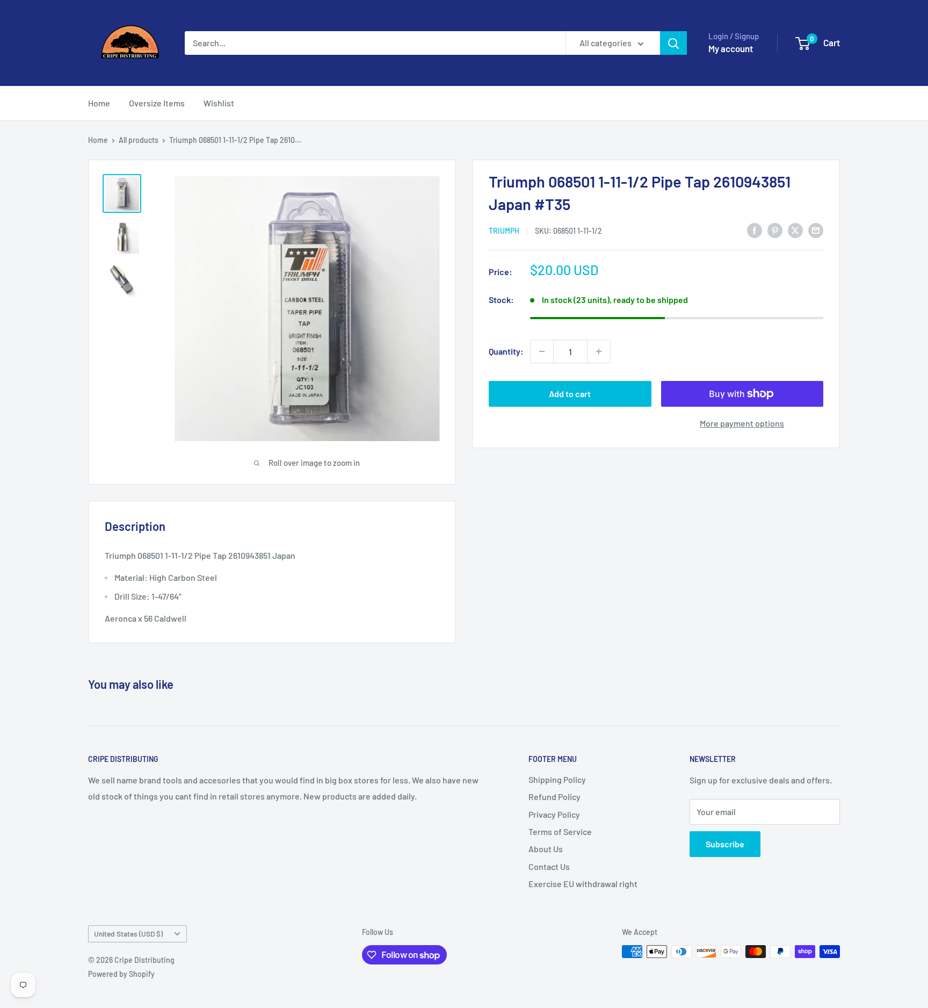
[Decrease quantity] (542, 351)
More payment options (742, 423)
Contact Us (549, 866)
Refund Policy (554, 796)
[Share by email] (815, 229)
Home (99, 103)
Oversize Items (157, 103)
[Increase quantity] (599, 351)
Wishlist (219, 103)
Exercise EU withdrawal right (582, 884)
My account (730, 48)
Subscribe (725, 844)
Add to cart (570, 393)
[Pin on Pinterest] (774, 229)
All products (138, 140)
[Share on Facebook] (754, 229)
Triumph (504, 230)
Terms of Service (560, 831)
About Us (545, 849)
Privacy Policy (554, 814)
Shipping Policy (557, 779)
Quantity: (506, 351)
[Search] (673, 43)
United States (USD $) (128, 933)
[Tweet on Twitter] (795, 229)
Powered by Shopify (121, 973)
